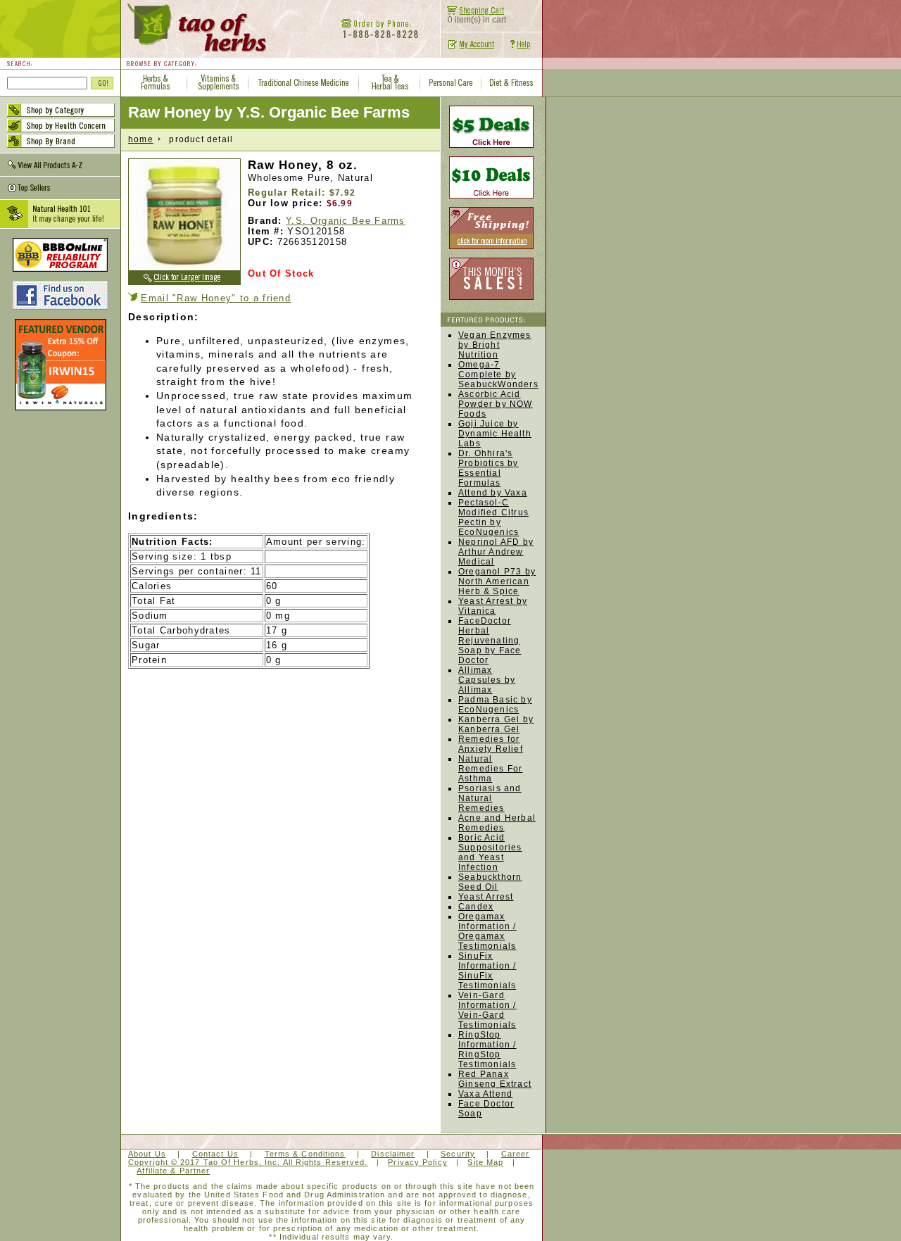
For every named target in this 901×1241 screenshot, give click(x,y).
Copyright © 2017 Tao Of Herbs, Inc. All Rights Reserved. (248, 1162)
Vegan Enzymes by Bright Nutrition (494, 345)
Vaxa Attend (485, 1094)
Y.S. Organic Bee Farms (345, 220)
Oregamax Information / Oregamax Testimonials (487, 931)
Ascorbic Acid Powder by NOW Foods (495, 404)
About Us (147, 1153)
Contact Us (215, 1153)
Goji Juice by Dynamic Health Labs (494, 433)
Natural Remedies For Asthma (490, 768)
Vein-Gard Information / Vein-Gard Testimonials (487, 1010)
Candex (475, 907)
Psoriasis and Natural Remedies (490, 798)
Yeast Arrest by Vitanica (492, 606)
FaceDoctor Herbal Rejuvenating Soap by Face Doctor (489, 640)
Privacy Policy (417, 1162)
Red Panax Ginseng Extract (494, 1079)
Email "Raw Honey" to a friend (216, 298)
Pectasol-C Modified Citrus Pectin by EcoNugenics (493, 517)
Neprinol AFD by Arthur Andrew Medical (496, 552)
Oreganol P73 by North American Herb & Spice (497, 581)
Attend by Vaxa (492, 493)
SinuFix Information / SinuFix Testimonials (487, 970)
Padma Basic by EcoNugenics (495, 704)
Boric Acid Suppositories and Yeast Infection (490, 852)
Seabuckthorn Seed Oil (490, 882)
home (140, 139)
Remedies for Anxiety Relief (490, 744)
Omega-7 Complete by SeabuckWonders (498, 374)
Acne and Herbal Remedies (497, 823)
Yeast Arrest (485, 897)
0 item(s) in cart (477, 20)
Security (458, 1153)
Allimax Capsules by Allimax (486, 680)
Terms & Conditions (305, 1153)
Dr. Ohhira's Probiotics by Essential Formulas (488, 468)
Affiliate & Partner (173, 1170)
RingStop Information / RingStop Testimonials (487, 1049)
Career (515, 1153)
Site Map (485, 1162)
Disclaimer (393, 1153)
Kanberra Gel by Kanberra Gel (496, 724)
